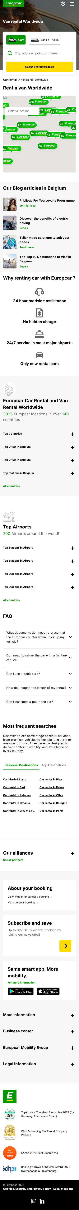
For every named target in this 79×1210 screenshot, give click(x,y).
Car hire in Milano (14, 779)
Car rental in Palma (52, 787)
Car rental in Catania (16, 803)
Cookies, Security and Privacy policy (27, 1188)
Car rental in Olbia (51, 795)
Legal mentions (63, 1188)
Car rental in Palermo (17, 795)
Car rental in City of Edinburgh (19, 810)
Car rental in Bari (14, 787)
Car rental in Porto (51, 810)
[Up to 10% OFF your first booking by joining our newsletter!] (65, 946)
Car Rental (10, 79)
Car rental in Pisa (51, 779)
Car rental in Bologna (53, 803)
